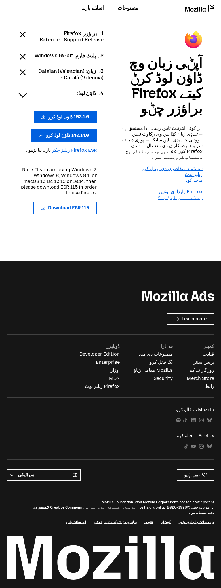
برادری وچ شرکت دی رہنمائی (115, 522)
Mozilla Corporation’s (161, 502)
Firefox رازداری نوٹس (181, 191)
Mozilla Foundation (117, 502)
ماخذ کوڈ (194, 180)
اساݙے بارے (93, 8)
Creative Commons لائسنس (60, 507)
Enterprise (108, 362)
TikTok (185, 420)
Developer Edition (99, 354)
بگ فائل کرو (161, 362)
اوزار (115, 370)
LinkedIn (193, 420)
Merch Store (200, 378)
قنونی (148, 522)
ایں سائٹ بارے (76, 522)
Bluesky (209, 420)
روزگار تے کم (201, 370)
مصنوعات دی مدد (156, 354)
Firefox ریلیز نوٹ (102, 386)
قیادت (208, 354)
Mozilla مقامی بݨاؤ (153, 370)
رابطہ (208, 386)
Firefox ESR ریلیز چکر (74, 150)
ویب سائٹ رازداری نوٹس (196, 522)
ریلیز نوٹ (194, 174)
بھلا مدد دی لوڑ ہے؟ (180, 197)
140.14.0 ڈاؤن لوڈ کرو (67, 135)
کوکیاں (166, 522)
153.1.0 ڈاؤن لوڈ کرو (68, 117)
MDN (114, 378)
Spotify (178, 420)
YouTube (193, 446)
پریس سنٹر (203, 362)
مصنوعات (128, 8)
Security (163, 378)
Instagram (201, 420)
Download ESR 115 (68, 207)
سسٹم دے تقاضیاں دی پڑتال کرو (172, 168)
